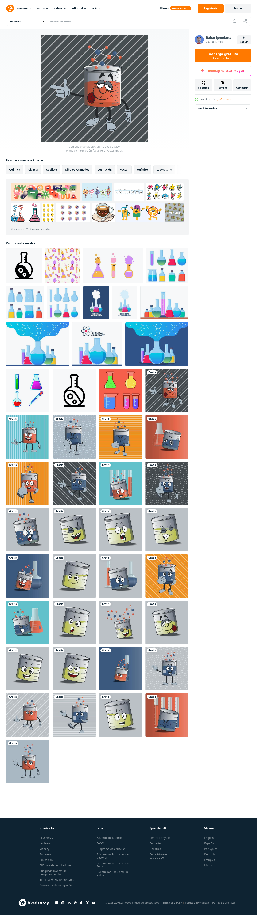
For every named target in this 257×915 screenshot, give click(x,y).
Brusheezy (46, 838)
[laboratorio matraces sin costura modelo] (62, 265)
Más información (207, 108)
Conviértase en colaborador (159, 856)
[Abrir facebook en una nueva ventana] (56, 902)
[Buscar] (234, 21)
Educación (46, 860)
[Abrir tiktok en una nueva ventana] (81, 902)
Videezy (44, 849)
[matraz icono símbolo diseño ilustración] (24, 265)
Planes (164, 8)
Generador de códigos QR (56, 885)
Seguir (244, 41)
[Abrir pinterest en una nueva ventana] (75, 902)
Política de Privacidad (197, 902)
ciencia (33, 169)
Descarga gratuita (222, 56)
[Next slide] (182, 169)
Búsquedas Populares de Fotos (113, 864)
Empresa (45, 854)
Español (209, 843)
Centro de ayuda (160, 838)
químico (142, 169)
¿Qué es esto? (224, 99)
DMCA (101, 843)
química (14, 169)
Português (210, 849)
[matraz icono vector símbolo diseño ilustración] (74, 390)
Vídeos (58, 8)
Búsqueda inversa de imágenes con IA (53, 872)
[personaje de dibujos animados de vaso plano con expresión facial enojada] (120, 483)
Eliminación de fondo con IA (57, 879)
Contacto (155, 843)
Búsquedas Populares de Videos (113, 873)
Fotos (41, 8)
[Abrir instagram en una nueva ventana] (62, 902)
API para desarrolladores (55, 865)
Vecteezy (45, 843)
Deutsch (209, 854)
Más (94, 8)
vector (124, 169)
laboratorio (164, 169)
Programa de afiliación (111, 849)
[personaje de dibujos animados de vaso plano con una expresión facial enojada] (166, 437)
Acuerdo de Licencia (110, 838)
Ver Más (174, 212)
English (209, 838)
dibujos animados (77, 169)
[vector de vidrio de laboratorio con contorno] (120, 390)
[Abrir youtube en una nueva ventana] (93, 902)
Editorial (77, 8)
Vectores (22, 8)
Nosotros (155, 849)
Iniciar (238, 8)
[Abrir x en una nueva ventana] (87, 902)
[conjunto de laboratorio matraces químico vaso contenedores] (113, 265)
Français (209, 860)
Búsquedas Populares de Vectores (113, 856)
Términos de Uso (172, 902)
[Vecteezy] (10, 8)
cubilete (51, 169)
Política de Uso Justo (224, 902)
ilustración (105, 169)
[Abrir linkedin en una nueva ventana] (69, 902)
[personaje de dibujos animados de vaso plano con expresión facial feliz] (166, 390)
